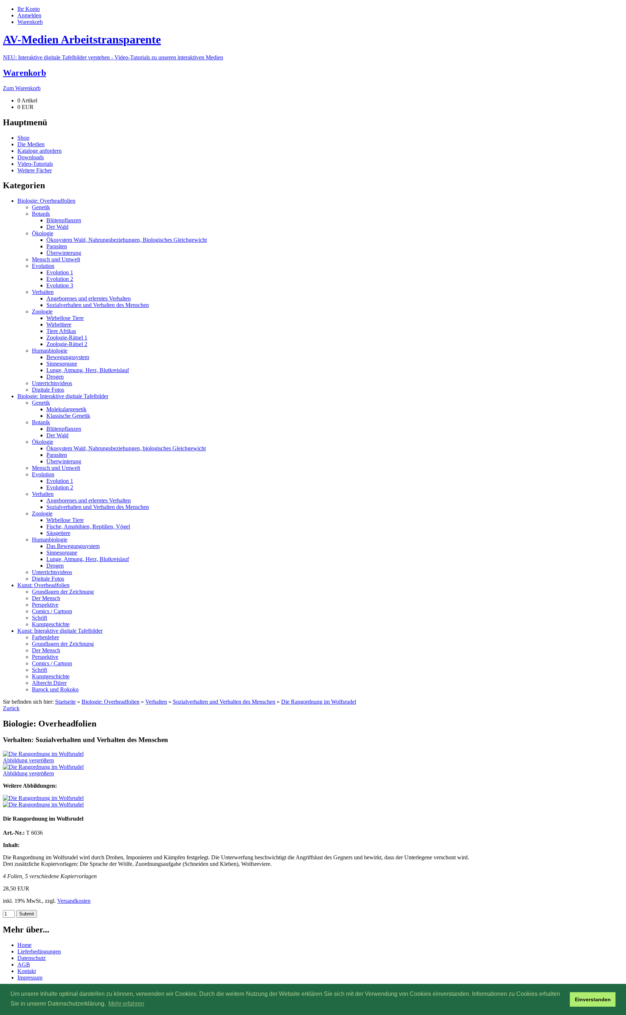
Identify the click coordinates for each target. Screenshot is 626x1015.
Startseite (65, 702)
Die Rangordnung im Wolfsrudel (318, 702)
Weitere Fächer (34, 170)
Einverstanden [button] (593, 999)
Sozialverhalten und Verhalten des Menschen (224, 702)
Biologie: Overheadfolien (110, 702)
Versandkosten (74, 901)
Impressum (29, 977)
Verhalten (156, 702)
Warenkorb (30, 22)
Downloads (30, 157)
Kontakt (26, 971)
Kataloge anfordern (39, 151)
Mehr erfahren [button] (126, 1004)
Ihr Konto (28, 9)
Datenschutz (31, 958)
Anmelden (29, 15)
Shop (23, 138)
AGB (23, 964)
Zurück (11, 708)
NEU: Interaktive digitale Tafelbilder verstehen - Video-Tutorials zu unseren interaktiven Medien (113, 57)
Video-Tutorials (35, 164)
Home (24, 945)
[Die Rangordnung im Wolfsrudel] (43, 798)
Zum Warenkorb (22, 88)
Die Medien (31, 144)
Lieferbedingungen (39, 951)
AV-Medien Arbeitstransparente (82, 39)
